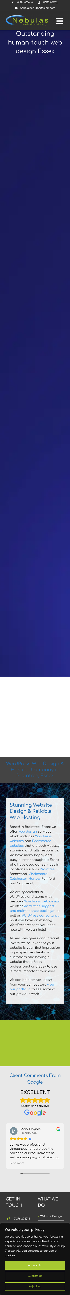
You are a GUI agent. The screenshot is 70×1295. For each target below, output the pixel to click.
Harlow (34, 878)
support (47, 906)
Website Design (51, 1216)
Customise (35, 1275)
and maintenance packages (32, 911)
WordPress (32, 906)
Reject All (35, 1286)
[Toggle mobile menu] (60, 21)
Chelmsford (38, 874)
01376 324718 (22, 1218)
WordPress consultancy (41, 915)
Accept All (35, 1265)
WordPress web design (42, 901)
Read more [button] (17, 1163)
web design (27, 831)
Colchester (18, 878)
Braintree (47, 869)
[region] (35, 1259)
